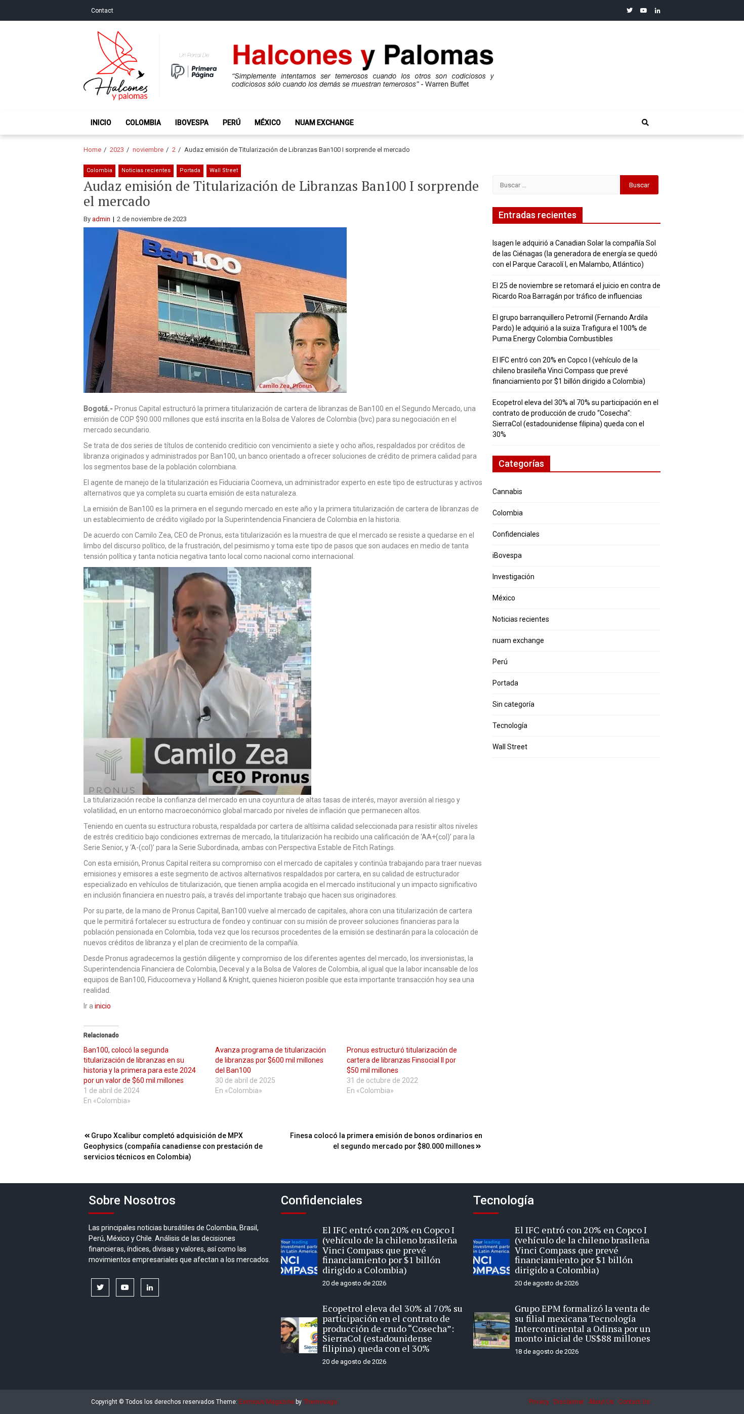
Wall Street (224, 170)
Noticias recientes (146, 170)
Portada (190, 170)
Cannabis (507, 492)
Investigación (513, 577)
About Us (601, 1401)
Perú (231, 122)
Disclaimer (569, 1401)
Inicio (101, 122)
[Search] (645, 122)
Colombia (143, 122)
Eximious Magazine (266, 1401)
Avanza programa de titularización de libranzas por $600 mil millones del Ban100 (270, 1060)
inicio (103, 1006)
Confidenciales (516, 534)
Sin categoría (513, 704)
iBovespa (192, 122)
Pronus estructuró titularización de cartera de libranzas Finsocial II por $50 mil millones (402, 1060)
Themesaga (320, 1401)
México (268, 122)
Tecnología (509, 725)
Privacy (539, 1401)
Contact (102, 10)
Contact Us (634, 1401)
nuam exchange (324, 122)
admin (101, 219)
